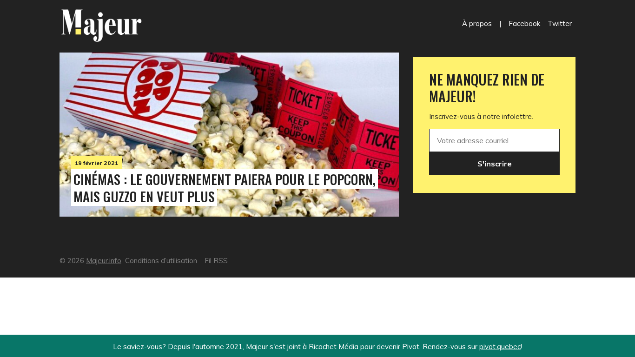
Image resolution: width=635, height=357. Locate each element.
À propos (477, 23)
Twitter (560, 23)
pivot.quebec (500, 346)
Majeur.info (103, 260)
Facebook (524, 23)
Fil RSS (216, 260)
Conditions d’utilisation (161, 260)
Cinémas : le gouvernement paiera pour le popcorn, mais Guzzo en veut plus (224, 187)
